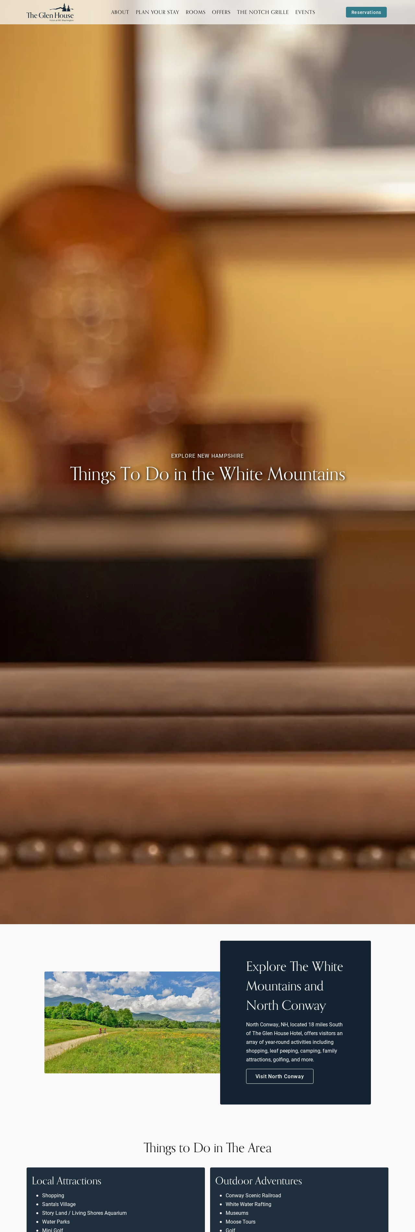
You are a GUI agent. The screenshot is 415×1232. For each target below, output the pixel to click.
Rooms (196, 12)
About (120, 12)
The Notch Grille (263, 12)
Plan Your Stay (157, 12)
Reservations (366, 12)
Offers (221, 12)
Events (305, 12)
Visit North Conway (279, 1076)
